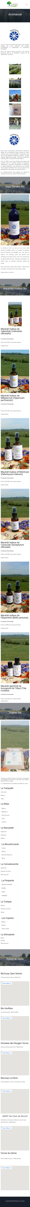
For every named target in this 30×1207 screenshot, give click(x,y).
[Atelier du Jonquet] (11, 4)
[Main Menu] (26, 4)
